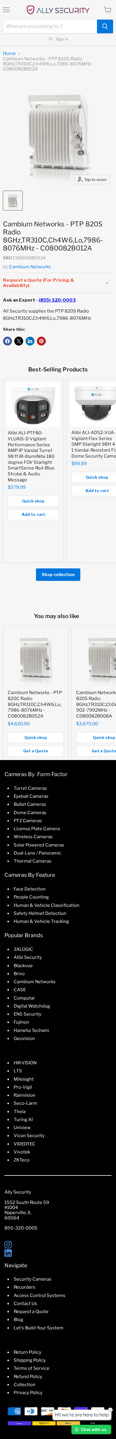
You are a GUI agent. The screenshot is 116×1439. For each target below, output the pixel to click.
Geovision (24, 1038)
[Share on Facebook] (7, 341)
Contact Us (25, 1303)
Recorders (24, 1287)
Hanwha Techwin (31, 1030)
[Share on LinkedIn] (30, 341)
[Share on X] (18, 341)
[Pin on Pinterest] (41, 341)
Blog (18, 1319)
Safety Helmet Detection (40, 913)
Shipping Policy (30, 1360)
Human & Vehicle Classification (46, 905)
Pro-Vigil (23, 1087)
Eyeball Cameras (31, 796)
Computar (24, 998)
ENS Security (27, 1014)
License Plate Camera (37, 828)
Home (9, 53)
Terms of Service (31, 1368)
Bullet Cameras (30, 804)
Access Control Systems (39, 1295)
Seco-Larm (25, 1103)
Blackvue (23, 965)
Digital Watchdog (32, 1006)
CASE (20, 989)
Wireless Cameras (33, 836)
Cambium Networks (30, 266)
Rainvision (24, 1095)
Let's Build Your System (38, 1328)
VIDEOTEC (24, 1144)
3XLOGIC (23, 949)
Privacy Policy (28, 1392)
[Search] (105, 26)
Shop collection (58, 574)
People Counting (31, 897)
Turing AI (23, 1119)
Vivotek (22, 1152)
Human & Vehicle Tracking (41, 921)
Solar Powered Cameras (39, 845)
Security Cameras (32, 1279)
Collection (24, 1384)
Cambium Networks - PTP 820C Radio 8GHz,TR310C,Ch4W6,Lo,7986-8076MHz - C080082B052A (35, 704)
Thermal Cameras (32, 861)
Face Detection (30, 889)
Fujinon (21, 1022)
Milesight (24, 1079)
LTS (18, 1071)
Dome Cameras (30, 812)
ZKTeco (21, 1160)
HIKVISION (25, 1063)
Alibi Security (28, 957)
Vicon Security (29, 1135)
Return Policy (27, 1352)
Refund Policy (28, 1376)
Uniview (22, 1127)
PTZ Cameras (28, 820)
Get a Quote (35, 750)
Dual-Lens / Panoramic (37, 853)
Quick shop (33, 501)
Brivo (19, 973)
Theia (20, 1111)
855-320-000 (19, 1228)
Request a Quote (31, 1311)
